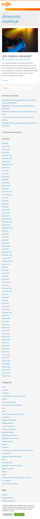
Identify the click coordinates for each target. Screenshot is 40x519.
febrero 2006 (6, 361)
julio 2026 (5, 143)
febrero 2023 (6, 246)
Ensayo (4, 444)
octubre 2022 (6, 258)
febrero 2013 (6, 336)
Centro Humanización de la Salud (12, 414)
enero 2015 (5, 330)
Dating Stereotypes (8, 432)
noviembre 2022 (7, 255)
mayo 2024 (5, 204)
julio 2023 (5, 231)
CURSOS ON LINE (7, 423)
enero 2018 (5, 321)
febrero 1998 (6, 376)
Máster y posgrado (8, 468)
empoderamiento (7, 441)
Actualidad (5, 393)
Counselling (5, 417)
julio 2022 (5, 267)
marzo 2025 (6, 182)
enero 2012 (5, 343)
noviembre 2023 (7, 222)
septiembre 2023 (7, 228)
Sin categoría (6, 480)
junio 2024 (5, 201)
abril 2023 (5, 240)
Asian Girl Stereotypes (9, 402)
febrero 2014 (6, 333)
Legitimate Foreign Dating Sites (12, 456)
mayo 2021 (5, 297)
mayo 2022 (5, 273)
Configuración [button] (8, 514)
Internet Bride (6, 453)
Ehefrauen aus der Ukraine (10, 438)
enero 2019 (5, 315)
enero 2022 (5, 285)
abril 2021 (5, 300)
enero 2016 (5, 324)
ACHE (17, 59)
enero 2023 (5, 249)
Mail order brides (7, 462)
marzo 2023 (6, 243)
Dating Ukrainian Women (9, 435)
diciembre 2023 (7, 219)
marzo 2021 (5, 303)
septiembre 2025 (7, 164)
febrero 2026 (6, 149)
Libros (4, 459)
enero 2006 (5, 364)
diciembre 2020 (7, 312)
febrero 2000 (6, 373)
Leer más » (5, 80)
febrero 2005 (6, 367)
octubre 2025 (6, 161)
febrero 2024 (6, 213)
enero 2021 (5, 309)
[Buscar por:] (20, 88)
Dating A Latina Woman (9, 429)
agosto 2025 (6, 167)
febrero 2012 (6, 339)
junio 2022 (5, 270)
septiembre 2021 (7, 291)
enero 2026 (5, 152)
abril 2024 (5, 207)
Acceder (4, 495)
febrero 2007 (6, 355)
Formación (5, 447)
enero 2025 (5, 189)
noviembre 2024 (7, 194)
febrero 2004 (6, 370)
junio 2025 (5, 173)
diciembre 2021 (7, 288)
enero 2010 (5, 348)
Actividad (5, 390)
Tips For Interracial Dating (10, 483)
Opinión (4, 474)
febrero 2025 (6, 185)
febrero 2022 (6, 282)
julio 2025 (5, 170)
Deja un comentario (8, 59)
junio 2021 (5, 294)
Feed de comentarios (8, 501)
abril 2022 (5, 276)
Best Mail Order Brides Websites (12, 405)
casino (4, 411)
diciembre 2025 (7, 155)
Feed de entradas (7, 498)
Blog (21, 59)
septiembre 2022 (7, 261)
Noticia (4, 471)
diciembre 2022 (7, 252)
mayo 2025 (5, 176)
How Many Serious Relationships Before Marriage (17, 450)
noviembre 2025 (7, 158)
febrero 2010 (6, 345)
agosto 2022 (6, 264)
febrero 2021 (6, 306)
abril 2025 (5, 179)
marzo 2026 (6, 146)
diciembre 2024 (7, 191)
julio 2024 (5, 198)
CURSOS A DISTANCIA (9, 420)
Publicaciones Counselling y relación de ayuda (16, 477)
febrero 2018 (6, 318)
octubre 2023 (6, 225)
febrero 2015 (6, 327)
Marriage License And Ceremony (12, 465)
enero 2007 (5, 358)
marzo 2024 (6, 210)
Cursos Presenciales (8, 426)
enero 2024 (5, 216)
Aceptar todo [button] (19, 514)
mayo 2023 (5, 237)
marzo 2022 (6, 279)
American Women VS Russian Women (13, 396)
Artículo (4, 399)
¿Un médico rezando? (17, 56)
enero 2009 (5, 352)
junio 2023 (5, 234)
